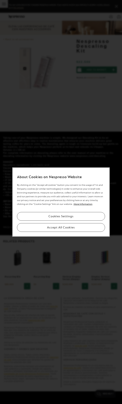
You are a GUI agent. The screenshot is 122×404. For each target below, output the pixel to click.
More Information (83, 204)
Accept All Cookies (61, 227)
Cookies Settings (61, 216)
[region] (61, 202)
